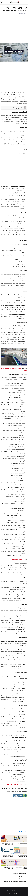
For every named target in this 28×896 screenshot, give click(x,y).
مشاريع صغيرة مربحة (17, 559)
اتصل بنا (15, 890)
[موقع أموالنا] (14, 2)
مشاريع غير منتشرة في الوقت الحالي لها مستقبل (14, 369)
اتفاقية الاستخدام (7, 890)
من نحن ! (12, 890)
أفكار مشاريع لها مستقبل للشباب (14, 785)
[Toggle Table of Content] (24, 107)
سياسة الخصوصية (21, 890)
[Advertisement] (14, 29)
